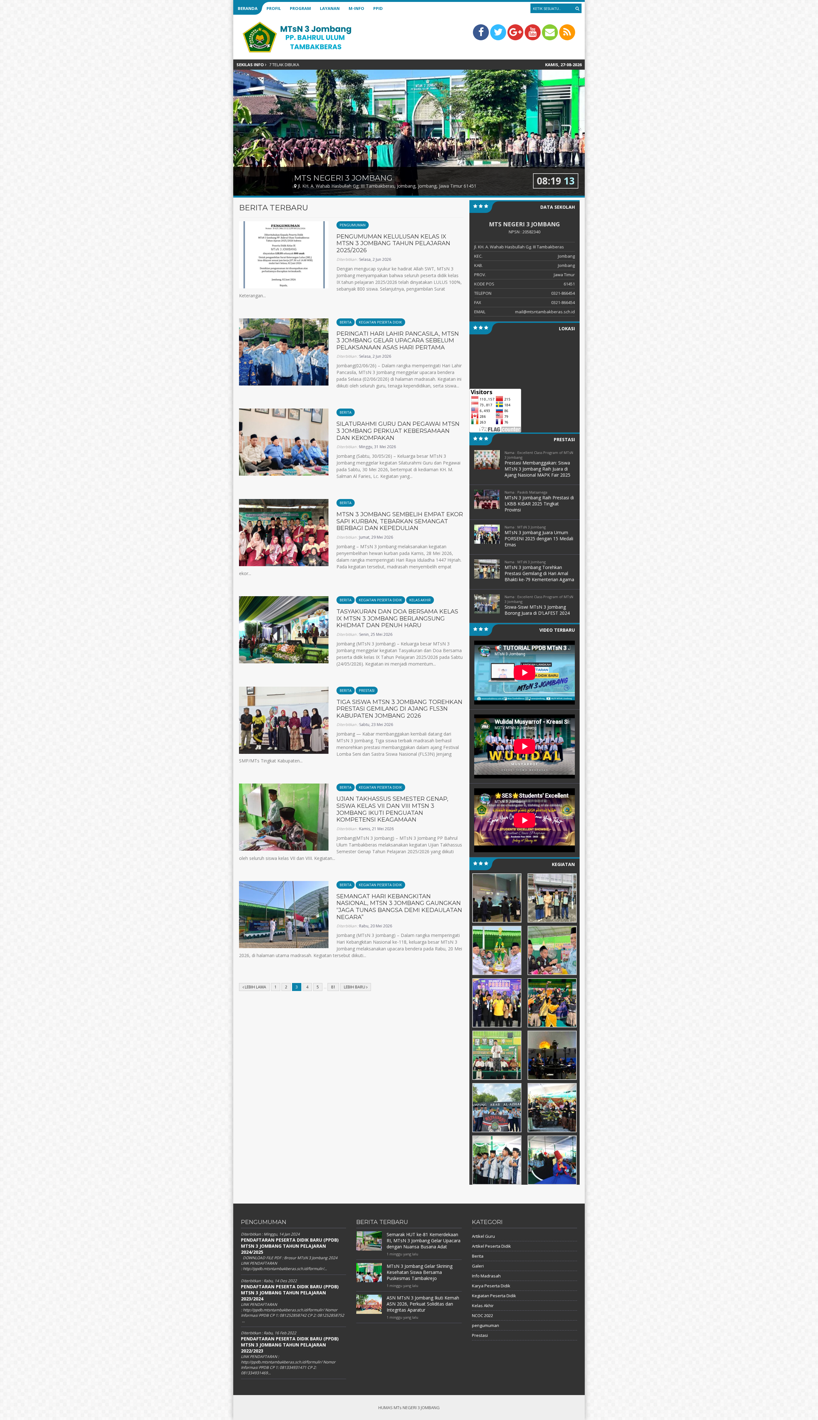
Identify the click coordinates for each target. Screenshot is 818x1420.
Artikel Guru (483, 1236)
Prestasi (366, 690)
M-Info (356, 8)
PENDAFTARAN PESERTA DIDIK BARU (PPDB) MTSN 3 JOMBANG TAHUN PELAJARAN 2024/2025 (290, 1246)
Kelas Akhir (420, 599)
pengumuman (353, 224)
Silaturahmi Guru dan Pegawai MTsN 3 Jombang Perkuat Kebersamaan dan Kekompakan (397, 430)
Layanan (330, 8)
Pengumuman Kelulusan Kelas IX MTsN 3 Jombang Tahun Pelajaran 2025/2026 (393, 243)
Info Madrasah (486, 1276)
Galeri (478, 1266)
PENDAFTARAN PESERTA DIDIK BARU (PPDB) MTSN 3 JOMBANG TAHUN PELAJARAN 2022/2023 (290, 1345)
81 (333, 987)
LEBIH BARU (355, 987)
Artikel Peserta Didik (491, 1246)
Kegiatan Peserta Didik (380, 322)
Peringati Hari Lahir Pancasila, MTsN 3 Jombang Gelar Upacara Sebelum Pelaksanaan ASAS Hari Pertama (397, 340)
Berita (345, 322)
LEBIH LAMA (255, 987)
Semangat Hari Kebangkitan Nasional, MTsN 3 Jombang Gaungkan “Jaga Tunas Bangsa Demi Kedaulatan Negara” (399, 907)
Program (300, 8)
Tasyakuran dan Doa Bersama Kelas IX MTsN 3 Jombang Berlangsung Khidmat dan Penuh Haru (397, 618)
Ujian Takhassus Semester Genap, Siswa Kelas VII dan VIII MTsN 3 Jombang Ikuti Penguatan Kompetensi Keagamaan (392, 809)
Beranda (248, 8)
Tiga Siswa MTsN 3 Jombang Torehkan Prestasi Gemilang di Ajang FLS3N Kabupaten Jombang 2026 (399, 708)
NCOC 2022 (482, 1315)
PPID (378, 8)
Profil (273, 8)
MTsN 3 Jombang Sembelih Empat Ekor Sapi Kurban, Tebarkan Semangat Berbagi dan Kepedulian (399, 521)
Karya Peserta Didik (491, 1286)
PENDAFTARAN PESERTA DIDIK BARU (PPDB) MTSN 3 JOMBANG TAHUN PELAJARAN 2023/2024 (290, 1292)
